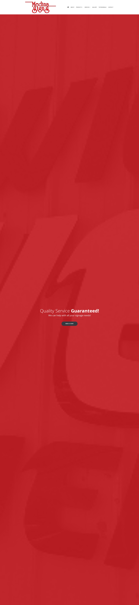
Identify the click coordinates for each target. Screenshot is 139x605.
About (72, 7)
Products (79, 7)
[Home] (40, 7)
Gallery (94, 7)
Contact (110, 7)
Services (87, 7)
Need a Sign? (69, 323)
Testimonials (102, 7)
